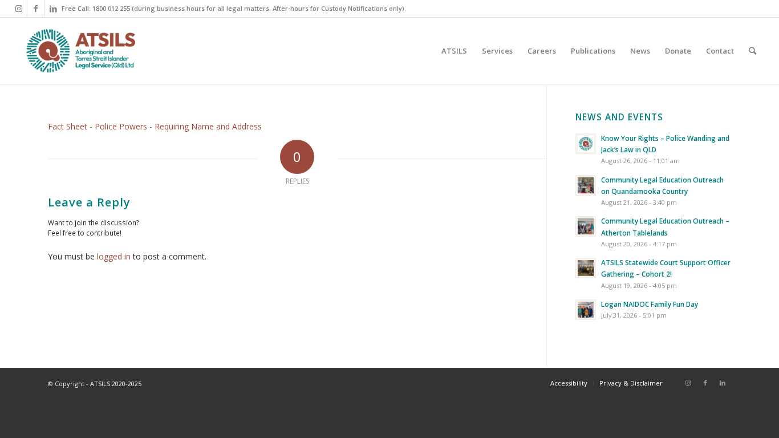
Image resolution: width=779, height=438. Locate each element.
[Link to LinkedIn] (53, 8)
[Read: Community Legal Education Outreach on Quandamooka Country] (585, 185)
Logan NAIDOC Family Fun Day (649, 304)
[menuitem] (454, 51)
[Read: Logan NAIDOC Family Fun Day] (585, 309)
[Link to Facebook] (35, 8)
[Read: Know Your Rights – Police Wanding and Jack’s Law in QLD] (585, 143)
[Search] (752, 51)
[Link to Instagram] (18, 8)
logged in (114, 256)
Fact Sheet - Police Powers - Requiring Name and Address (155, 126)
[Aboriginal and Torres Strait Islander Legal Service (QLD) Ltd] (80, 51)
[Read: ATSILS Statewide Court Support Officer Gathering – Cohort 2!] (585, 268)
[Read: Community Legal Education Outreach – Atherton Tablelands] (585, 226)
